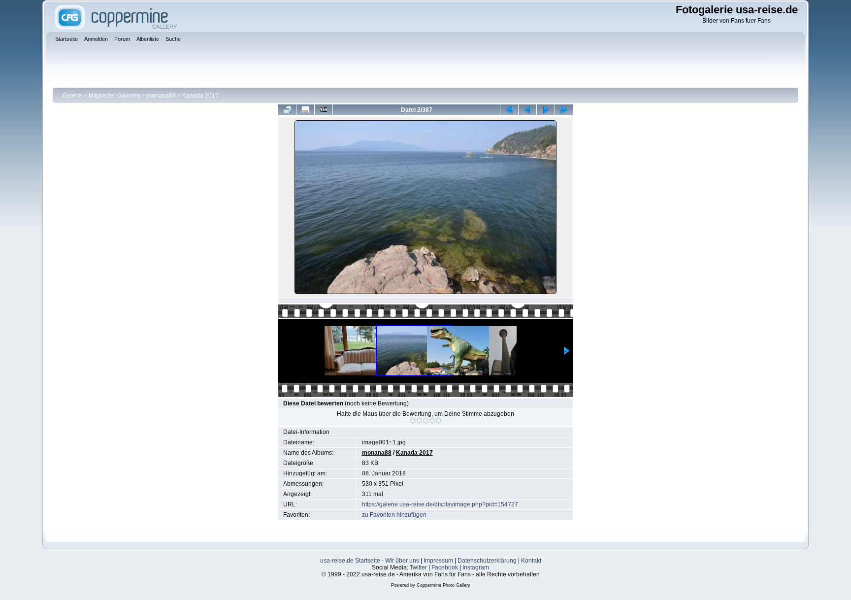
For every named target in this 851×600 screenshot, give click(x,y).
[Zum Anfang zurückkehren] (509, 109)
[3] (426, 420)
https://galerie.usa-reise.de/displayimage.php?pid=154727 (440, 504)
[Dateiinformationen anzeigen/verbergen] (305, 109)
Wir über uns (402, 560)
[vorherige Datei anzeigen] (527, 109)
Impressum (438, 560)
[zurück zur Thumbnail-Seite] (287, 109)
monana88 (161, 95)
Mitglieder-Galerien (114, 95)
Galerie (72, 95)
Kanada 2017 (200, 95)
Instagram (475, 567)
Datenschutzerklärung (487, 560)
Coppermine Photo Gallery (443, 585)
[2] (419, 420)
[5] (438, 420)
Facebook (444, 567)
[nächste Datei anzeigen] (546, 109)
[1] (413, 420)
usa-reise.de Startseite (350, 560)
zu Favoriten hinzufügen (394, 514)
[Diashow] (323, 109)
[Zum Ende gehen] (564, 109)
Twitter (418, 567)
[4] (432, 420)
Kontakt (531, 560)
